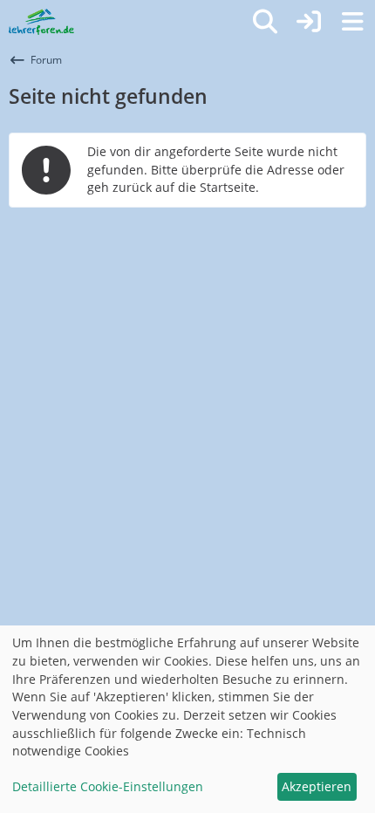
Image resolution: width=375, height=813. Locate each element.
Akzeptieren (316, 786)
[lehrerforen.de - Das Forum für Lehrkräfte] (41, 21)
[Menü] (352, 21)
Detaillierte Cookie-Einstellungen (107, 786)
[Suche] (265, 21)
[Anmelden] (308, 22)
